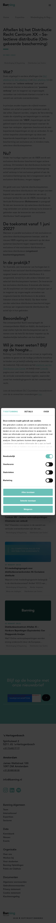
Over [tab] (46, 411)
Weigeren (28, 509)
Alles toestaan (28, 492)
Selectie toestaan (28, 501)
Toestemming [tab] (10, 411)
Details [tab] (28, 411)
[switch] (49, 464)
